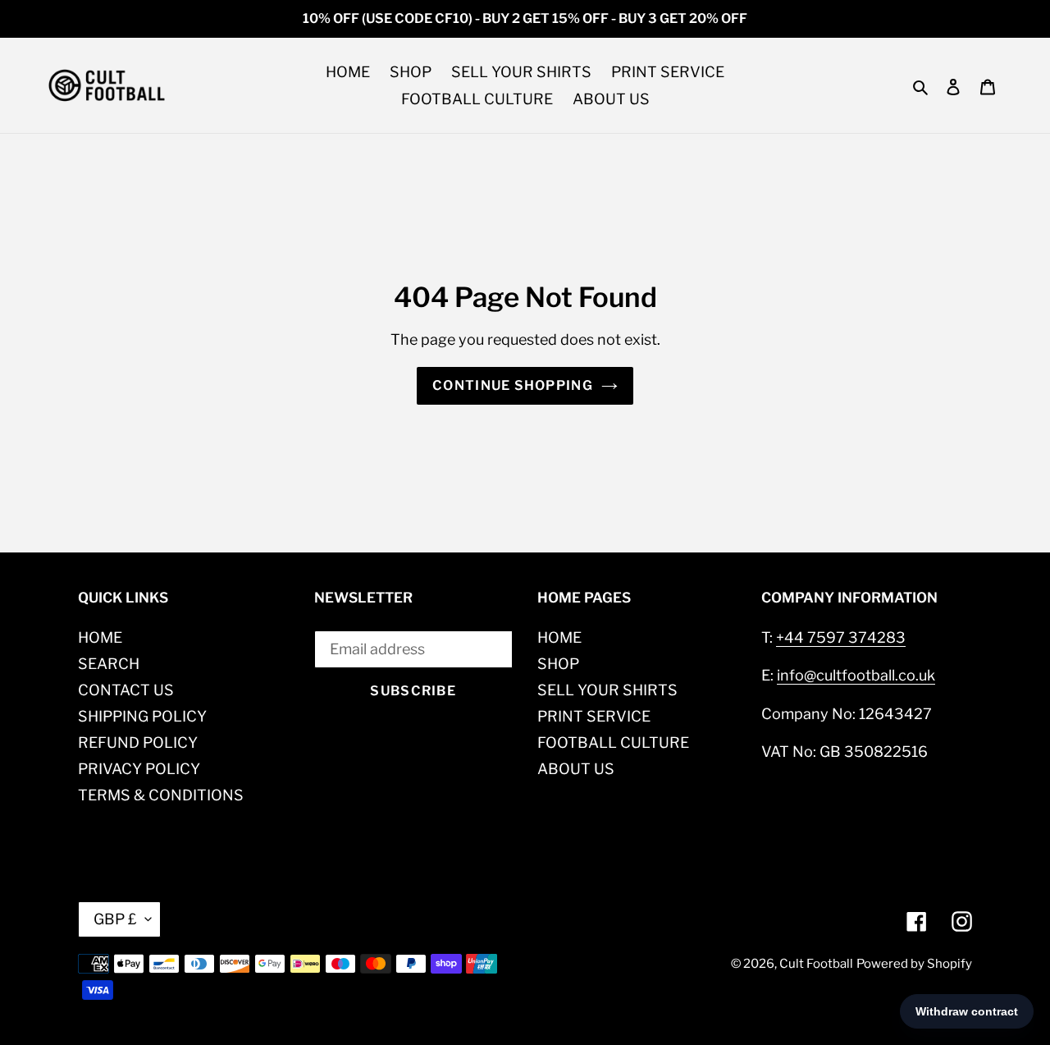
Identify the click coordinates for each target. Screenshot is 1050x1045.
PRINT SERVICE (594, 716)
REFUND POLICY (138, 742)
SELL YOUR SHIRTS (607, 690)
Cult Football (816, 963)
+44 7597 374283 (841, 637)
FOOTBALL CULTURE (613, 742)
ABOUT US (575, 768)
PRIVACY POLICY (139, 768)
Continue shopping (512, 385)
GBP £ (115, 919)
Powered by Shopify (914, 963)
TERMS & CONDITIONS (161, 795)
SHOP (558, 663)
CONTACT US (126, 690)
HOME (100, 637)
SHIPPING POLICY (142, 716)
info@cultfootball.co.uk (856, 675)
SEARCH (108, 663)
